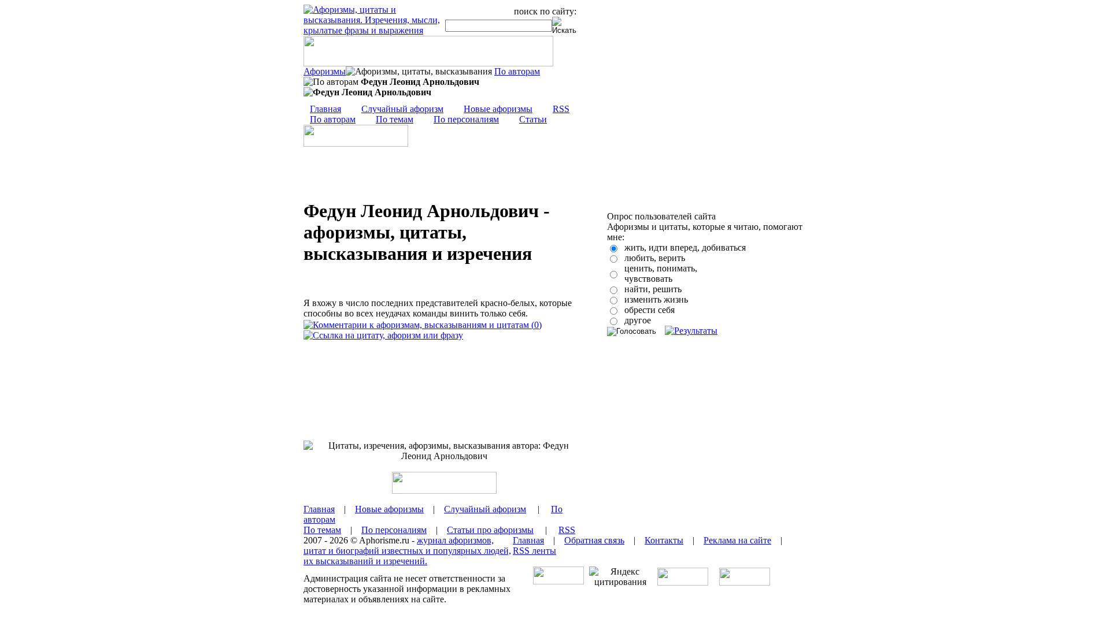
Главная (325, 109)
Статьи (533, 119)
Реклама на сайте (737, 540)
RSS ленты (534, 551)
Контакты (664, 540)
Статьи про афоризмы (490, 530)
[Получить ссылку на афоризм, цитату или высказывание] (383, 335)
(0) (535, 325)
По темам (394, 119)
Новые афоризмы (498, 109)
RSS (561, 109)
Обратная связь (594, 540)
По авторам (517, 71)
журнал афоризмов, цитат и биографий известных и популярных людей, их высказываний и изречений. (407, 550)
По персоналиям (466, 119)
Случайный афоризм (402, 109)
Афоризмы (325, 71)
